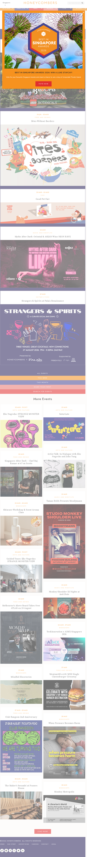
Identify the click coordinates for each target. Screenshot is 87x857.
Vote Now (43, 84)
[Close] (83, 12)
